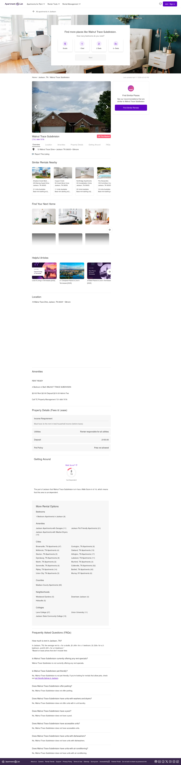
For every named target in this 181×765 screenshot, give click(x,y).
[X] (166, 761)
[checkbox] (65, 45)
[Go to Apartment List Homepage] (14, 4)
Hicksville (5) (41, 600)
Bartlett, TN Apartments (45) (82, 569)
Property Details (77, 144)
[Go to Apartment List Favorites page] (160, 4)
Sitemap (86, 761)
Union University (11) (79, 612)
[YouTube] (170, 761)
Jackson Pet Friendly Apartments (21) (86, 528)
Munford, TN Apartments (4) (82, 561)
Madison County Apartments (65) (49, 585)
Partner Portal (116, 761)
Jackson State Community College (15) (51, 616)
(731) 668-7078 (38, 139)
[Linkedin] (159, 761)
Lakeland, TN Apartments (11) (83, 558)
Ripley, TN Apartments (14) (46, 569)
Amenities (61, 144)
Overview (36, 144)
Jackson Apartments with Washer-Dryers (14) (51, 533)
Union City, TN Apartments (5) (47, 573)
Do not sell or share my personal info (134, 761)
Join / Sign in (170, 4)
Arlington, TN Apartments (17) (83, 554)
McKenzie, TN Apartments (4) (47, 550)
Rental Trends (49, 761)
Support (58, 761)
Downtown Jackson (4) (80, 596)
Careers (41, 761)
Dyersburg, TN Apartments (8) (48, 558)
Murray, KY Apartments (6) (81, 573)
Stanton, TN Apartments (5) (47, 554)
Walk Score (70, 465)
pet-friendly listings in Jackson (46, 678)
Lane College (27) (43, 612)
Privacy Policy (67, 761)
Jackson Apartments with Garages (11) (51, 528)
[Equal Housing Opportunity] (155, 761)
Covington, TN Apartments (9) (83, 546)
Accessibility (104, 761)
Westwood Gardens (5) (45, 596)
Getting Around (94, 144)
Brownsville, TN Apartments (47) (48, 546)
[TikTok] (177, 761)
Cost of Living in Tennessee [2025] (43, 280)
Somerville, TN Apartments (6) (48, 565)
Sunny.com (94, 761)
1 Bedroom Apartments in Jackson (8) (51, 516)
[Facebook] (163, 761)
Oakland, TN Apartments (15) (82, 550)
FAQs (108, 144)
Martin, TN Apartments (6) (46, 561)
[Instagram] (174, 761)
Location (48, 144)
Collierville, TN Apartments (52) (83, 565)
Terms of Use (78, 761)
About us (34, 761)
